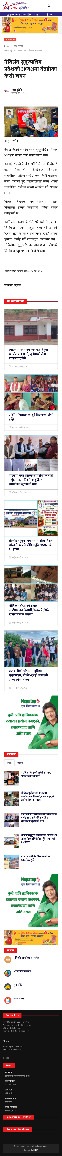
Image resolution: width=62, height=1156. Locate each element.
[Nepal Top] (31, 722)
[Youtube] (8, 1058)
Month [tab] (20, 763)
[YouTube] (51, 14)
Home (6, 46)
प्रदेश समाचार (18, 46)
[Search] (50, 5)
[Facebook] (48, 14)
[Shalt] (30, 25)
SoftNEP (34, 1150)
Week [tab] (9, 763)
